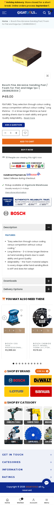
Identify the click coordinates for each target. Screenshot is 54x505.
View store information (15, 192)
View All (41, 371)
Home (5, 21)
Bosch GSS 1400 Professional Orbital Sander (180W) (13, 347)
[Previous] (4, 318)
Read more (29, 118)
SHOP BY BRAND (18, 371)
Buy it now (27, 149)
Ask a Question (13, 124)
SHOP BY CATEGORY (21, 402)
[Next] (50, 318)
